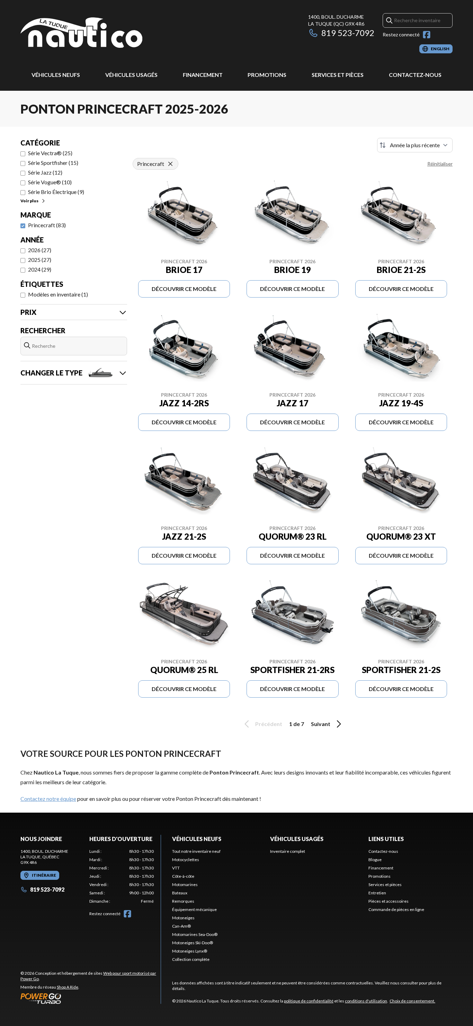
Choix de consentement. (412, 1000)
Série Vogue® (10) (50, 182)
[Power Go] (90, 998)
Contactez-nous (415, 74)
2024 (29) (39, 269)
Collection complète (190, 959)
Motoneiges (183, 917)
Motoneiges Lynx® (189, 951)
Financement (203, 74)
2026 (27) (39, 250)
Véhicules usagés (131, 74)
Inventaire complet (287, 851)
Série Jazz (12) (45, 172)
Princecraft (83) (47, 225)
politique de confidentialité (308, 1000)
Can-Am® (181, 926)
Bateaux (179, 892)
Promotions (267, 74)
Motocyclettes (185, 859)
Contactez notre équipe (48, 798)
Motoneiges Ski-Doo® (192, 942)
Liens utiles (386, 838)
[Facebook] (426, 34)
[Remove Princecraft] (170, 164)
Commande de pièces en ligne (396, 909)
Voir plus (29, 200)
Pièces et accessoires (388, 901)
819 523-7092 (347, 33)
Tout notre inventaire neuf (196, 851)
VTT (176, 867)
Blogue (375, 859)
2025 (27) (39, 259)
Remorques (183, 901)
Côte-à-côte (183, 876)
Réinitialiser (440, 164)
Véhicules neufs (56, 74)
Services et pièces (338, 74)
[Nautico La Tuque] (81, 33)
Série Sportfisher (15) (53, 162)
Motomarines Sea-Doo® (194, 934)
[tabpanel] (121, 876)
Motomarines (185, 884)
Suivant (320, 723)
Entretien (377, 892)
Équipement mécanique (194, 909)
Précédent (268, 723)
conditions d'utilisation (366, 1000)
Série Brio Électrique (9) (56, 191)
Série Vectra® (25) (50, 153)
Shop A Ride (67, 987)
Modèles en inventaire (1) (58, 294)
